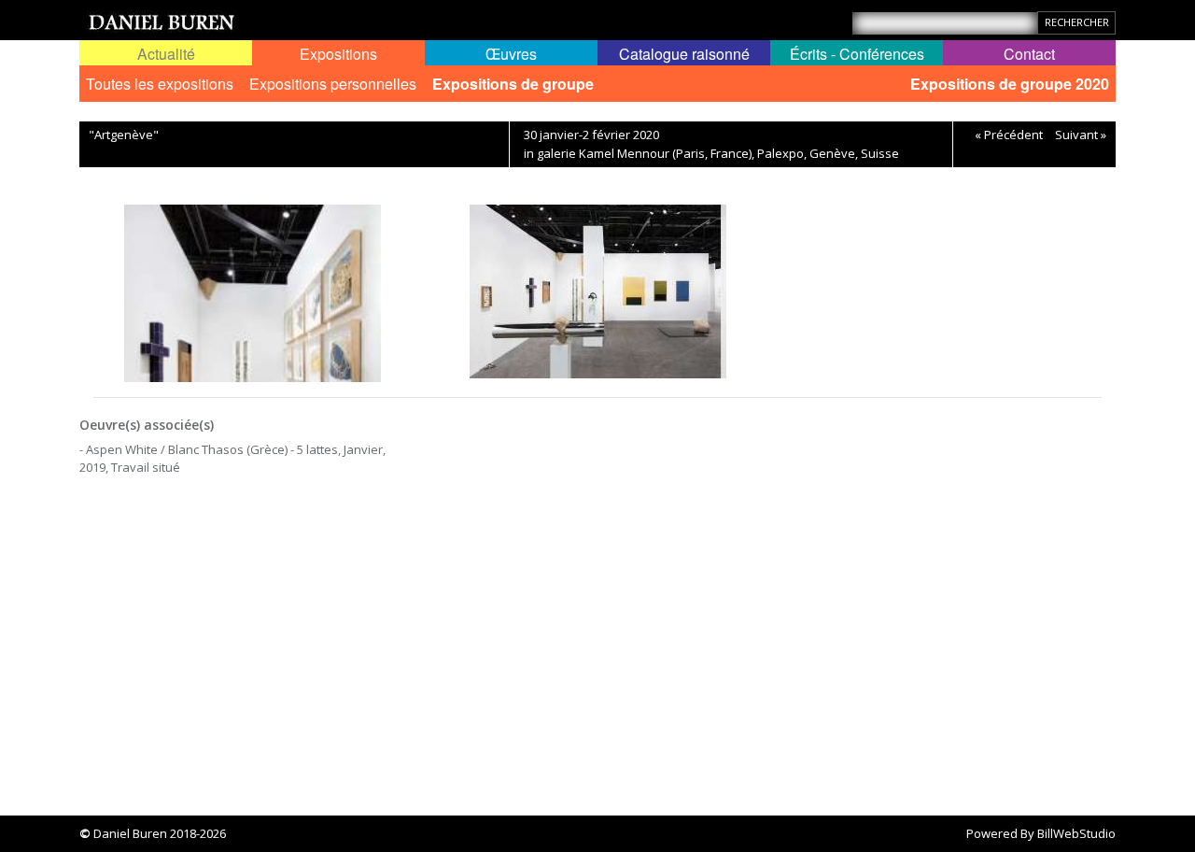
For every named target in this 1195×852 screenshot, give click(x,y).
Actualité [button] (166, 53)
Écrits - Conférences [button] (857, 53)
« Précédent (1009, 134)
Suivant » (1080, 134)
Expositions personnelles (332, 83)
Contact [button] (1029, 53)
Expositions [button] (338, 53)
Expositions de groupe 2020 (1009, 83)
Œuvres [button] (511, 53)
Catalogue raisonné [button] (684, 53)
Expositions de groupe (513, 83)
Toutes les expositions (159, 83)
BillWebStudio (1076, 833)
